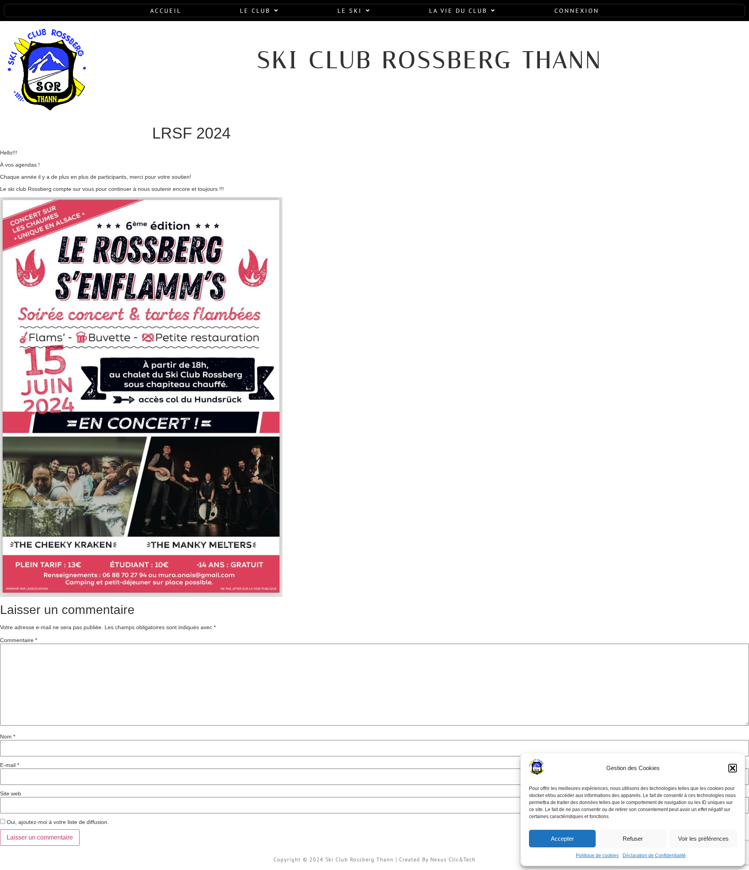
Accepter (562, 838)
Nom (7, 736)
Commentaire (18, 640)
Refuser (633, 838)
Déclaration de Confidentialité (654, 855)
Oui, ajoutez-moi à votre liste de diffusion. (57, 822)
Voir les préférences (703, 838)
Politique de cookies (597, 855)
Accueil (165, 10)
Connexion (576, 10)
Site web (10, 793)
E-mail (9, 765)
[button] (733, 768)
